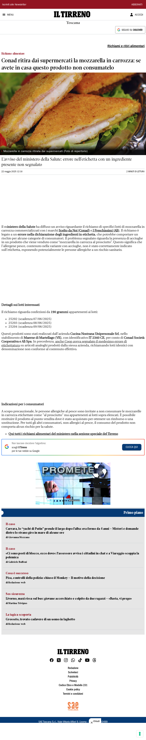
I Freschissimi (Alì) (105, 230)
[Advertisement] (28, 201)
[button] (73, 483)
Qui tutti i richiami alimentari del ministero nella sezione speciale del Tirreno (63, 434)
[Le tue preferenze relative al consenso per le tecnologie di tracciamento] (139, 733)
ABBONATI (136, 5)
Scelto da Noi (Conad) (74, 230)
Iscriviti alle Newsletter (14, 5)
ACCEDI (139, 15)
